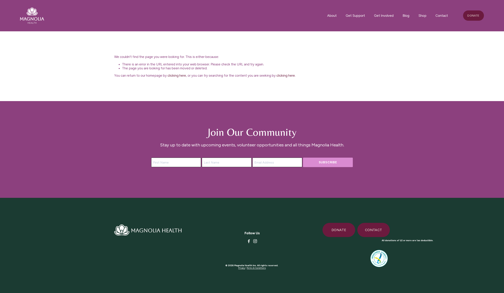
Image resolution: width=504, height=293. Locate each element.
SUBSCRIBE (328, 162)
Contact (441, 16)
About (332, 16)
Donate (473, 15)
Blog (406, 16)
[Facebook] (249, 241)
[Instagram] (255, 241)
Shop (422, 16)
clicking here (177, 75)
